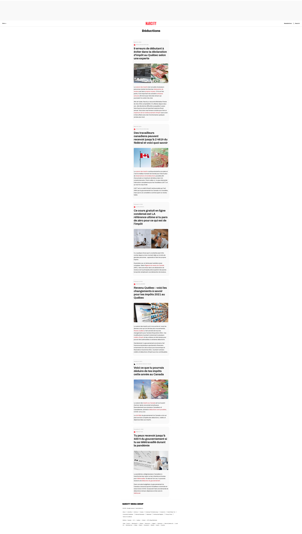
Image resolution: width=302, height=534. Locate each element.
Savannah (146, 525)
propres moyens (150, 91)
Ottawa (141, 523)
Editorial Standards (140, 514)
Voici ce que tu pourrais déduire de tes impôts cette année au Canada (149, 371)
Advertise (129, 512)
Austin (157, 525)
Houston (163, 525)
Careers (142, 512)
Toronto (128, 523)
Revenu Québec (139, 331)
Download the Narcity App (151, 512)
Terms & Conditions (127, 516)
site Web (138, 415)
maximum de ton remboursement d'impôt (147, 112)
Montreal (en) (129, 525)
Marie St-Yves (139, 431)
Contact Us (162, 512)
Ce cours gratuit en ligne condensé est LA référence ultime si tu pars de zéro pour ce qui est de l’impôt (151, 217)
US (134, 520)
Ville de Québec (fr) (168, 523)
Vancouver (147, 523)
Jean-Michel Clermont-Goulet (143, 363)
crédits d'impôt (138, 337)
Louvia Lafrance (140, 206)
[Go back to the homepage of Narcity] (151, 23)
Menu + (4, 23)
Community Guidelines (128, 514)
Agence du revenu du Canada (154, 265)
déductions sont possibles (157, 409)
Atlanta (152, 525)
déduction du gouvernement (151, 481)
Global (143, 520)
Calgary (154, 523)
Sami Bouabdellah (140, 284)
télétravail (137, 493)
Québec (138, 520)
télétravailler (141, 478)
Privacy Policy (169, 514)
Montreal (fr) (135, 523)
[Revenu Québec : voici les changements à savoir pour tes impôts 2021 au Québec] (151, 312)
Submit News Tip (171, 512)
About (124, 512)
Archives (136, 512)
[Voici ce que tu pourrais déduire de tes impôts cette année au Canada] (151, 389)
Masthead (149, 514)
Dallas (135, 525)
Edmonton (160, 523)
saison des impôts (142, 87)
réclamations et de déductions (145, 176)
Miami (140, 525)
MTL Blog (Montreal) (152, 520)
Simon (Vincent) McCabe (142, 44)
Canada (129, 520)
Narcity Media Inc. (139, 508)
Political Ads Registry (158, 514)
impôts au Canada (149, 403)
